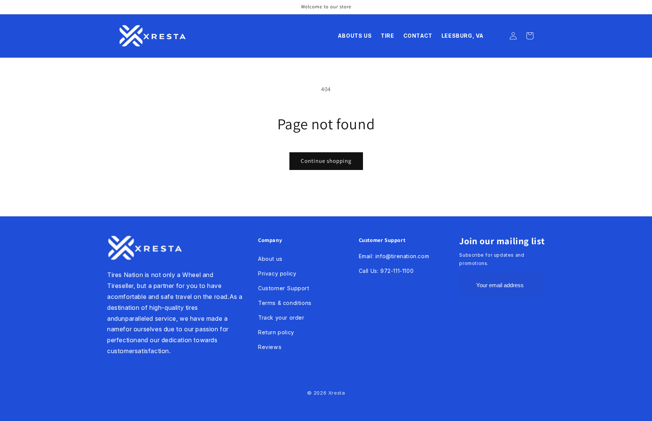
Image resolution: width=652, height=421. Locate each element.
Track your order (281, 317)
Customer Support (283, 288)
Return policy (276, 332)
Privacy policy (277, 273)
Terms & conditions (285, 303)
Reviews (269, 347)
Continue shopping (326, 160)
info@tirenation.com (402, 256)
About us (270, 259)
